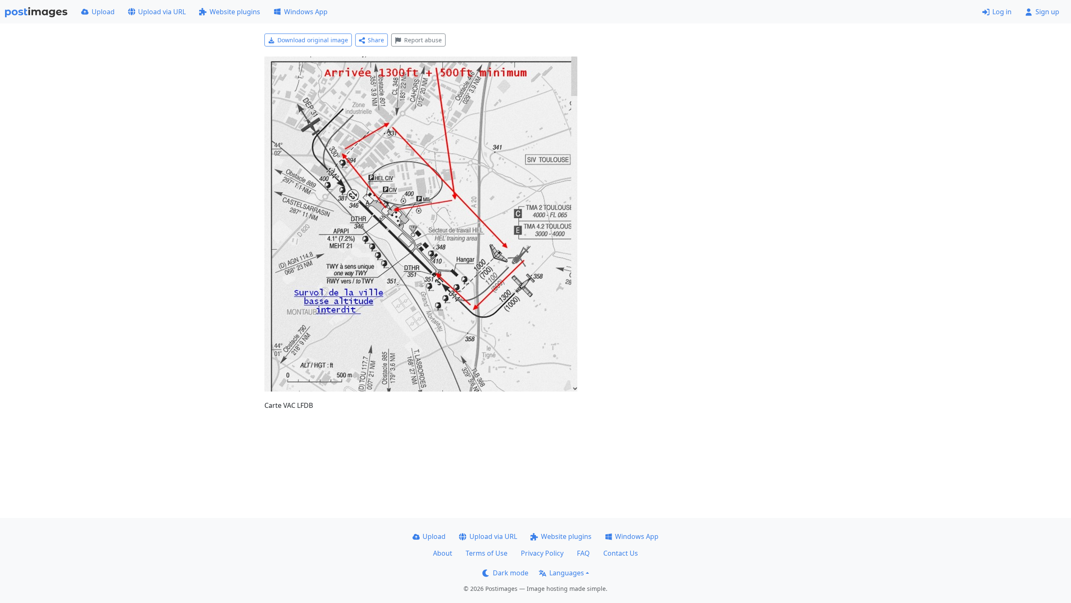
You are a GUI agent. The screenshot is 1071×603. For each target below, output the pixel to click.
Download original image (312, 40)
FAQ (583, 553)
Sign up (1047, 11)
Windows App (306, 11)
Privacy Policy (542, 553)
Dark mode (510, 572)
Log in (1002, 11)
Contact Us (620, 553)
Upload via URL (162, 11)
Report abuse (423, 40)
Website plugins (235, 11)
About (442, 553)
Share (376, 40)
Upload (103, 11)
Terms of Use (486, 553)
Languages (566, 572)
